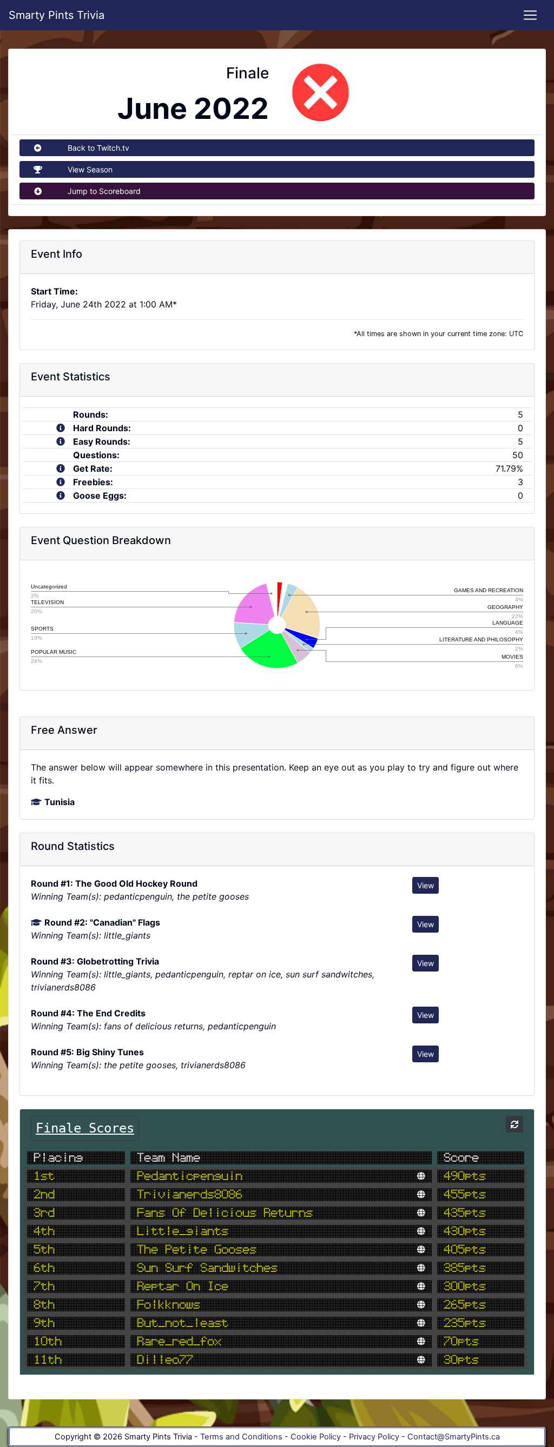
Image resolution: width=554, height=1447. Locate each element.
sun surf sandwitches (207, 1268)
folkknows (168, 1304)
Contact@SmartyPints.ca (453, 1437)
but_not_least (182, 1323)
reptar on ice (182, 1286)
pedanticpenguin (189, 1176)
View (425, 885)
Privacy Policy (374, 1437)
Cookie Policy (316, 1437)
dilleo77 (165, 1360)
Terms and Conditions (241, 1437)
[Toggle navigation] (530, 15)
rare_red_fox (179, 1341)
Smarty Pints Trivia (56, 15)
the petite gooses (196, 1249)
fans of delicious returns (225, 1213)
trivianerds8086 (189, 1194)
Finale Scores (85, 1128)
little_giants (182, 1231)
